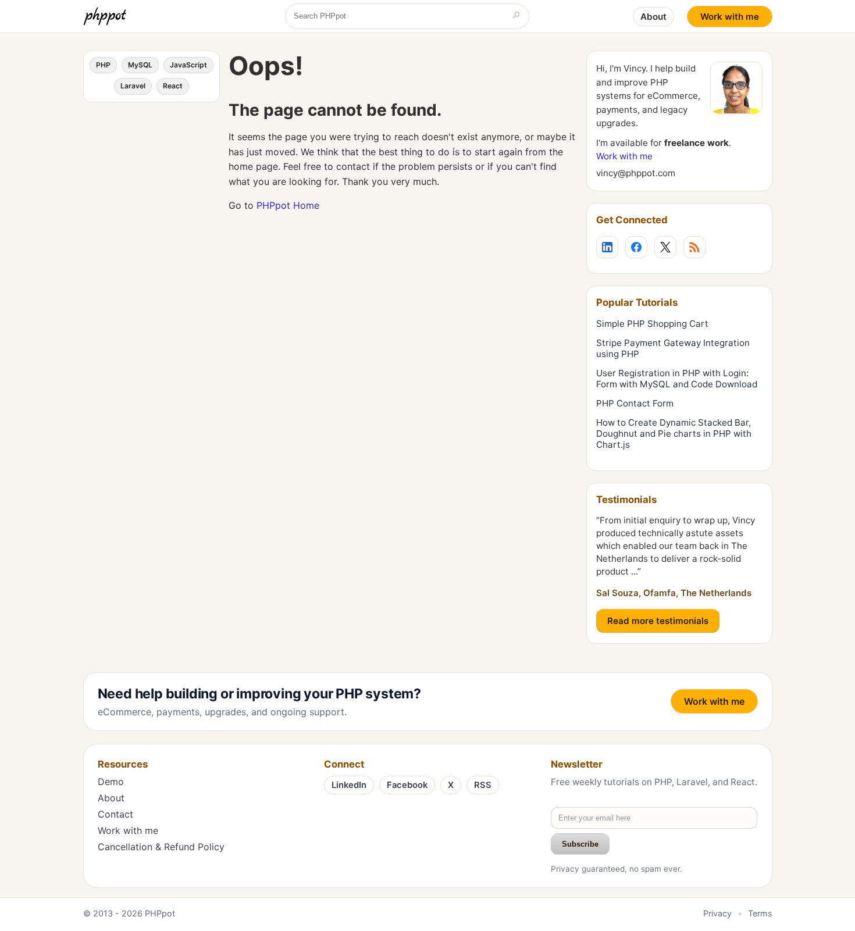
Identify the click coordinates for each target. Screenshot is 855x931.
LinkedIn (349, 785)
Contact (115, 814)
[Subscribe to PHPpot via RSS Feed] (694, 247)
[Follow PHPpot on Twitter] (665, 247)
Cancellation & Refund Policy (161, 846)
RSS (482, 785)
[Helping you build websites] (107, 16)
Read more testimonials (657, 620)
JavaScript (188, 64)
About (653, 16)
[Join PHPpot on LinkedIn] (607, 247)
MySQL (140, 64)
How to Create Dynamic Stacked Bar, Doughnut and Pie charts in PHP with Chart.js (673, 433)
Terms (760, 913)
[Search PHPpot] (516, 16)
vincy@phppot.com (635, 173)
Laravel (132, 85)
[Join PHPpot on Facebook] (636, 247)
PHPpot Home (287, 205)
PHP (103, 64)
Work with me (729, 16)
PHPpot (160, 913)
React (173, 85)
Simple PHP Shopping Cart (652, 323)
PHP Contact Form (635, 403)
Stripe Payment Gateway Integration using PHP (673, 348)
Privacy (717, 913)
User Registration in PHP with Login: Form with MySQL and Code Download (676, 379)
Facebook (407, 785)
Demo (111, 781)
